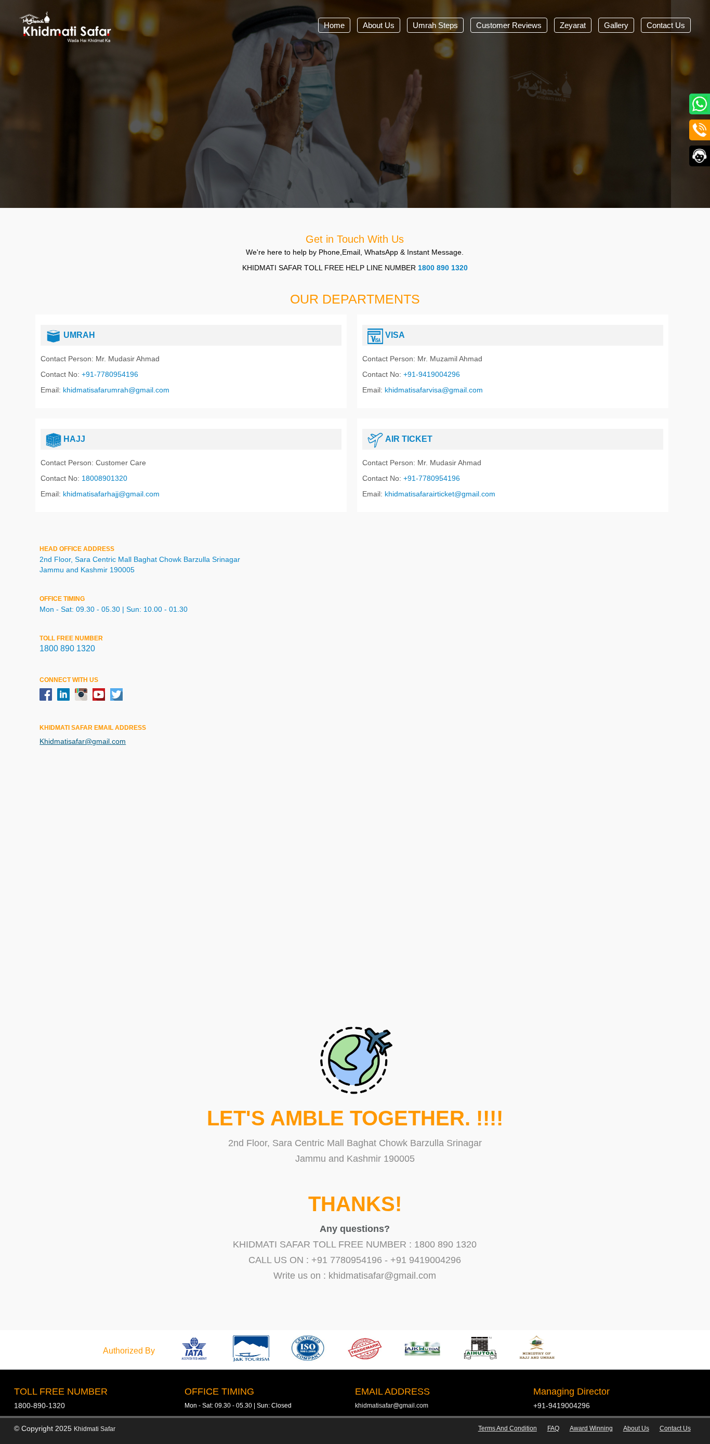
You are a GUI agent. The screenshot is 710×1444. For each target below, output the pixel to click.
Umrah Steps (435, 25)
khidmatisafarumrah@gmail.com (116, 390)
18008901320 (104, 478)
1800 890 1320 (443, 268)
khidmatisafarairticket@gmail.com (440, 494)
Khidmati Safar (94, 1429)
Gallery (616, 25)
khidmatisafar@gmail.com (391, 1405)
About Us (379, 25)
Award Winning (591, 1428)
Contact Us (666, 25)
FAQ (553, 1428)
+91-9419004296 (431, 374)
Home (334, 25)
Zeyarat (573, 25)
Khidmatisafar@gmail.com (83, 741)
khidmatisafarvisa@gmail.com (434, 390)
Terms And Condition (507, 1428)
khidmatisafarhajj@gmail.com (111, 494)
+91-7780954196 (110, 374)
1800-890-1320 (39, 1405)
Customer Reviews (509, 25)
